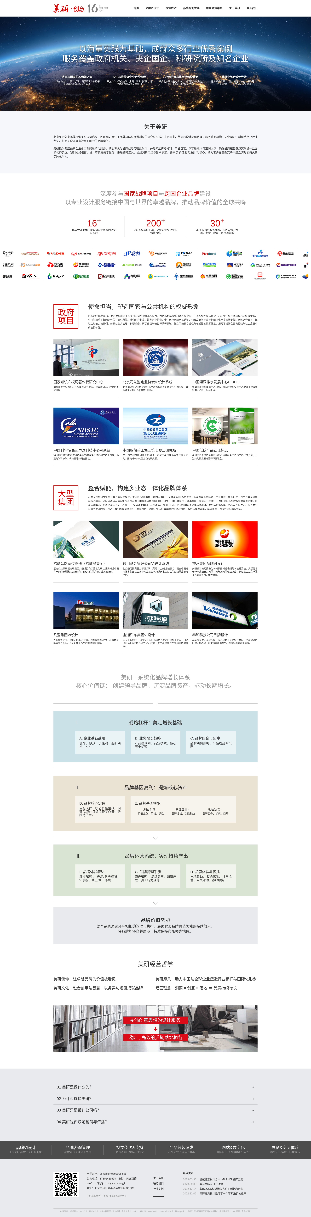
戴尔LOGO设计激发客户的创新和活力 (221, 1188)
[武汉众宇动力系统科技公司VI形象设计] (223, 254)
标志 (76, 1211)
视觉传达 (171, 8)
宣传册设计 (126, 1211)
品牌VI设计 (152, 8)
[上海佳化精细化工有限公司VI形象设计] (197, 254)
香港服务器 (224, 1211)
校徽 (102, 1211)
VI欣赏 (95, 1211)
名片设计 (144, 1211)
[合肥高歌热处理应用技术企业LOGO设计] (121, 254)
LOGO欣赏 (82, 1211)
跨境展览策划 (214, 8)
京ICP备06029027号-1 (114, 1196)
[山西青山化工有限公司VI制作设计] (172, 265)
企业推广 (214, 1211)
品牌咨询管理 (191, 8)
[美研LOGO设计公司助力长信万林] (249, 276)
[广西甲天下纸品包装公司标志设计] (18, 276)
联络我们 (158, 1183)
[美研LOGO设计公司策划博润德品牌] (274, 265)
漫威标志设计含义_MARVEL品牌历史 (221, 1179)
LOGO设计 (154, 1211)
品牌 (72, 1211)
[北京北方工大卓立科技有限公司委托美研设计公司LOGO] (274, 276)
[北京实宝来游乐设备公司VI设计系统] (121, 265)
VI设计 (135, 1211)
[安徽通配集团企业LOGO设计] (18, 265)
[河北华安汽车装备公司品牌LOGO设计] (223, 265)
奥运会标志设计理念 (211, 1184)
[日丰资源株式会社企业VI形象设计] (197, 276)
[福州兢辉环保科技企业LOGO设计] (95, 265)
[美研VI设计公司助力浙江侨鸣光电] (223, 276)
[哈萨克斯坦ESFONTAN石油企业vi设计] (121, 276)
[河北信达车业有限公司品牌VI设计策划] (70, 254)
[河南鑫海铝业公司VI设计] (146, 254)
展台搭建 (116, 1211)
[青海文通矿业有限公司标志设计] (146, 265)
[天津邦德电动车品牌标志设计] (44, 254)
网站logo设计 (180, 1211)
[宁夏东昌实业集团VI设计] (172, 276)
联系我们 (252, 8)
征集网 (108, 1211)
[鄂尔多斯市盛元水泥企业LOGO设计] (44, 276)
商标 (91, 1211)
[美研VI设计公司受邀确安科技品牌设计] (249, 254)
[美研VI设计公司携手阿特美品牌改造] (249, 265)
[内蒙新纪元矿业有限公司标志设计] (197, 265)
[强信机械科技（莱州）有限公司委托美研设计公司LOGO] (70, 265)
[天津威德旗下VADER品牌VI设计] (18, 254)
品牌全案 (192, 1211)
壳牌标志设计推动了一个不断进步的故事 (223, 1193)
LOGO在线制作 (166, 1211)
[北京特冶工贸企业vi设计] (95, 254)
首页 (136, 8)
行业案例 (158, 1188)
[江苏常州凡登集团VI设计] (172, 254)
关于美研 (234, 8)
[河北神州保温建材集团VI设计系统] (44, 265)
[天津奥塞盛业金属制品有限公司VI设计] (95, 276)
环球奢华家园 (203, 1211)
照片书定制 (246, 1211)
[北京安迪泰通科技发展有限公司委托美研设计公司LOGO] (274, 254)
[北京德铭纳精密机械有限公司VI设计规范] (70, 276)
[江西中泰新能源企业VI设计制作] (146, 276)
